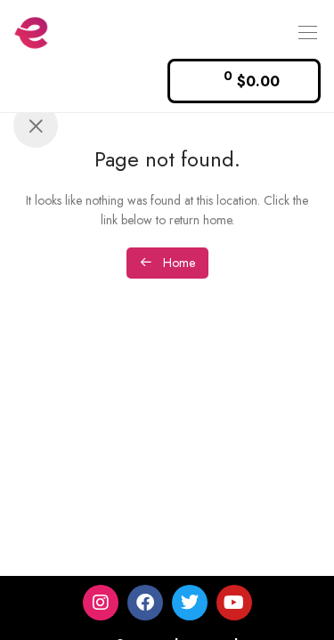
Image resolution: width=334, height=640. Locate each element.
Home (177, 262)
